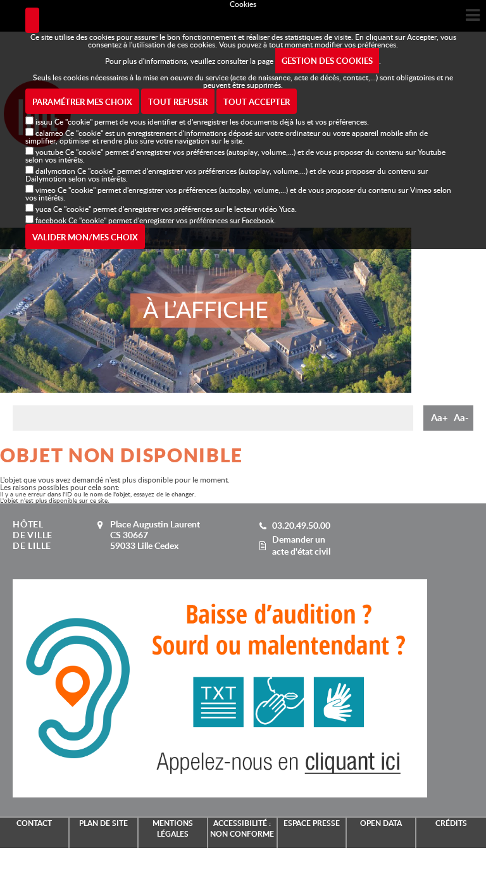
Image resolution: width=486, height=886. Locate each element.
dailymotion (55, 171)
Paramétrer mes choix (82, 102)
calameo (49, 133)
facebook (50, 220)
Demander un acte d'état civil (301, 545)
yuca (43, 208)
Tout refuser (178, 102)
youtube (49, 152)
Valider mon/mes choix (85, 237)
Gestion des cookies (327, 60)
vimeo (45, 190)
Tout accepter (256, 102)
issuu (44, 121)
